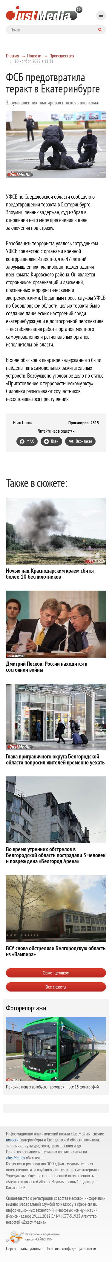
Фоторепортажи (26, 1007)
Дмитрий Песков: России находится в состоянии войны (46, 667)
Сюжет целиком (56, 973)
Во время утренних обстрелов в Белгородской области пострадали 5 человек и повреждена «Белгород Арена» (55, 855)
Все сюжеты (56, 987)
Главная (12, 55)
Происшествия (62, 55)
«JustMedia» (15, 1158)
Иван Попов (22, 423)
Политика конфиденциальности (70, 1248)
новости (12, 1140)
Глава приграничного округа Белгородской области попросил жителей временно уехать (55, 759)
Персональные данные (24, 1248)
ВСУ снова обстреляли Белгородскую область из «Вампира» (55, 951)
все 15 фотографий (84, 1087)
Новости (34, 55)
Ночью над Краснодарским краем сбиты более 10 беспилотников (50, 574)
